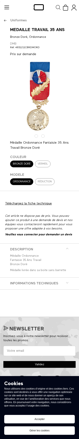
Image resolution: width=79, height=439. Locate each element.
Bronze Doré (22, 164)
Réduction (45, 181)
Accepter (40, 419)
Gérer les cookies (39, 430)
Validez (39, 364)
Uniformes (18, 20)
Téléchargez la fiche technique (28, 203)
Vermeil (43, 164)
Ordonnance (22, 181)
